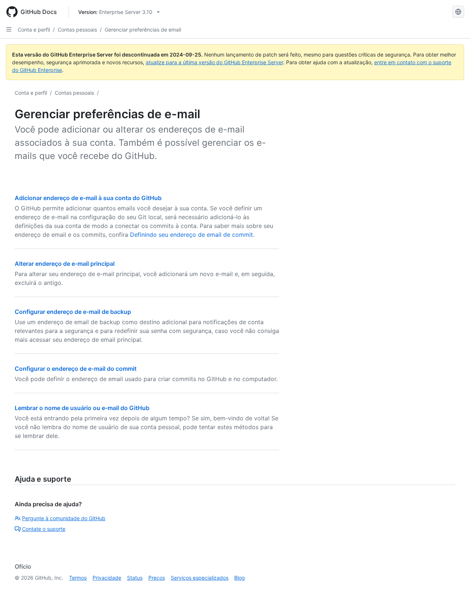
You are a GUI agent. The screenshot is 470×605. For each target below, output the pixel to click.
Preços (156, 578)
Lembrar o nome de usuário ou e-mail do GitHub (82, 408)
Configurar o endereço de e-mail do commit (76, 368)
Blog (239, 578)
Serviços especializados (199, 578)
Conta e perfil (34, 29)
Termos (78, 578)
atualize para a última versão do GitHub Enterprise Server (214, 62)
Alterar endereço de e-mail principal (65, 263)
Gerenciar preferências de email (143, 29)
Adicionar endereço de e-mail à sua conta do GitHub (88, 198)
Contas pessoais (77, 29)
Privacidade (107, 578)
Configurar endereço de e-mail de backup (73, 311)
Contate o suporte (43, 529)
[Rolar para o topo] (453, 589)
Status (134, 578)
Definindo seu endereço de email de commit (191, 234)
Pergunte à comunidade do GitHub (63, 518)
